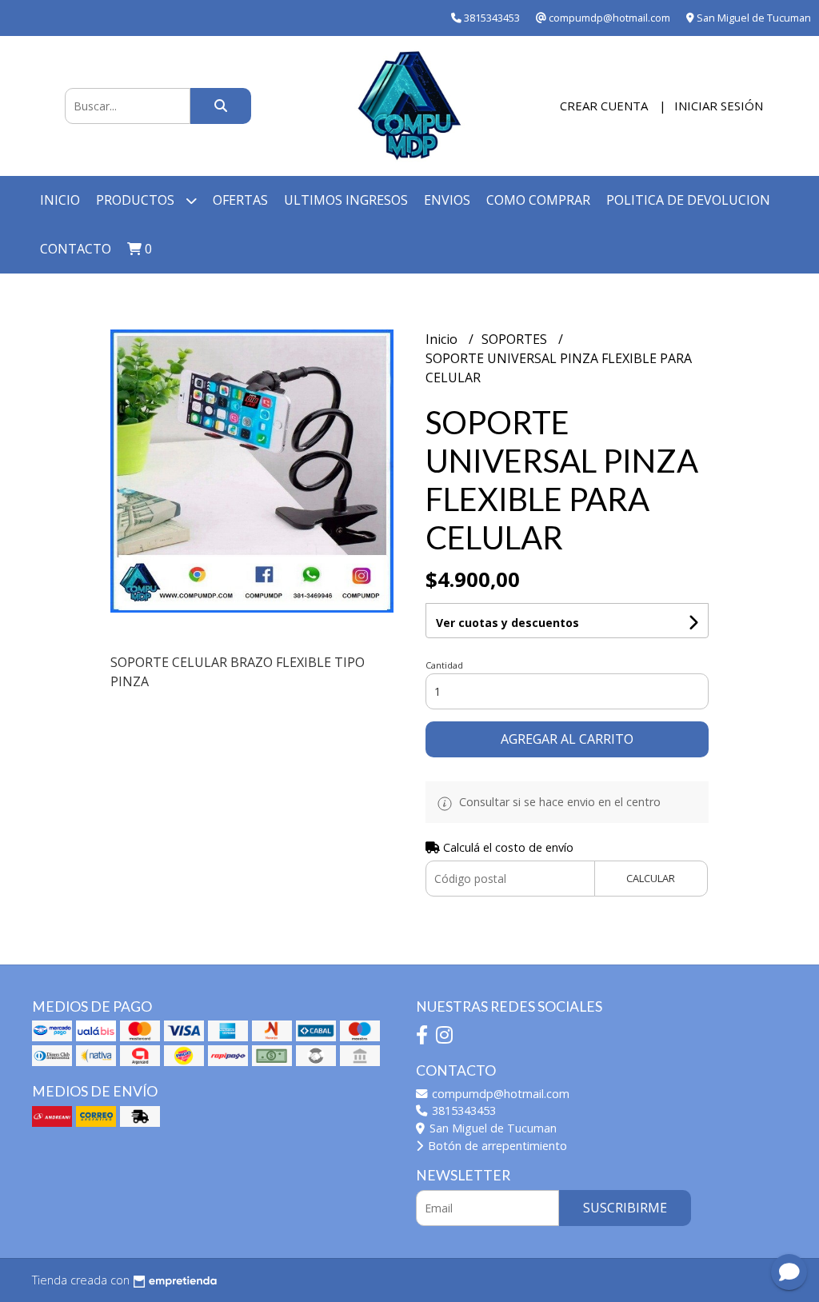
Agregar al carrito (567, 739)
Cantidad (444, 665)
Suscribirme (625, 1207)
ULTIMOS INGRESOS (346, 200)
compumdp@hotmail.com (499, 1093)
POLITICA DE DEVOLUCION (688, 200)
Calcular (650, 878)
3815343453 (462, 1110)
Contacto (75, 249)
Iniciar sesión (718, 106)
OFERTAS (240, 200)
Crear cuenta (604, 106)
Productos (137, 200)
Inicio (60, 200)
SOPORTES (515, 339)
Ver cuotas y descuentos (507, 622)
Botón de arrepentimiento (496, 1145)
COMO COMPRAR (538, 200)
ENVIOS (447, 200)
